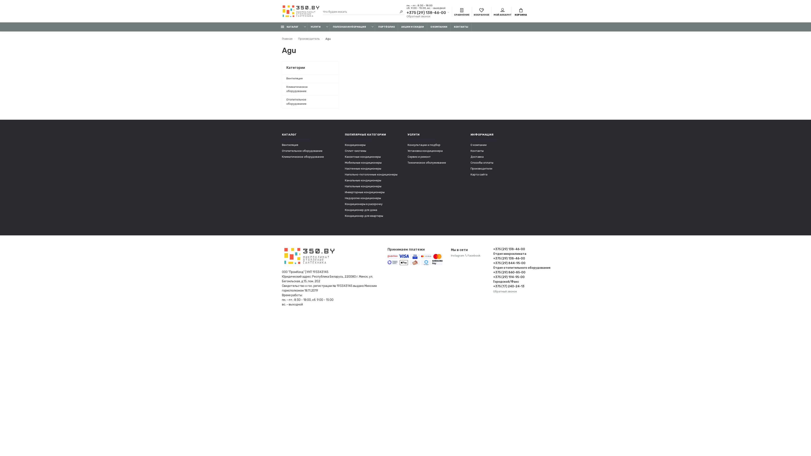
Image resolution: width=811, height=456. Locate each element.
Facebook (474, 255)
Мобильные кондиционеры (363, 162)
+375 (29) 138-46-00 (426, 13)
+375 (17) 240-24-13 (508, 286)
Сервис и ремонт (419, 156)
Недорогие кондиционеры (363, 198)
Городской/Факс (506, 282)
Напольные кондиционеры (363, 186)
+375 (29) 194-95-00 (509, 277)
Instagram (457, 255)
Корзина (521, 15)
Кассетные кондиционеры (363, 156)
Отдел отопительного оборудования (511, 268)
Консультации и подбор (424, 145)
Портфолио (386, 27)
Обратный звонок (418, 16)
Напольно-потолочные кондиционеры (371, 174)
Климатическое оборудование (297, 89)
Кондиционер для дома (361, 210)
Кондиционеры (355, 145)
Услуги (316, 27)
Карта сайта (479, 174)
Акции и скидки (412, 27)
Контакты (461, 27)
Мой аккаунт (503, 15)
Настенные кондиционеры (363, 168)
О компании (438, 27)
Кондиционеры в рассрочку (363, 204)
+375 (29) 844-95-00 (509, 263)
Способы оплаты (482, 162)
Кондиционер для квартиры (364, 215)
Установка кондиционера (425, 150)
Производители (481, 168)
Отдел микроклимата (509, 254)
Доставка (477, 156)
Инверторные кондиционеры (365, 192)
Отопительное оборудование (296, 101)
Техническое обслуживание (427, 162)
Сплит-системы (355, 150)
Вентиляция (294, 78)
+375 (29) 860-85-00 (509, 272)
